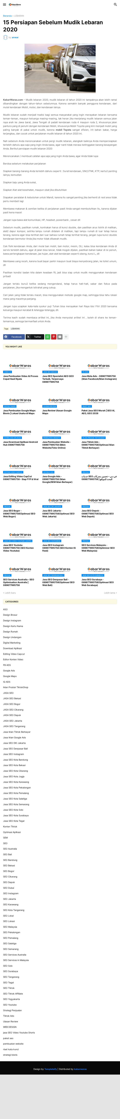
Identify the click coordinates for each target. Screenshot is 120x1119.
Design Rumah (10, 631)
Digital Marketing (11, 642)
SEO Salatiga (9, 943)
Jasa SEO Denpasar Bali (15, 748)
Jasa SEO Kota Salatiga (15, 798)
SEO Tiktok (9, 988)
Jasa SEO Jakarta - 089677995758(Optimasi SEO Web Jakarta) (58, 513)
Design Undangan (12, 637)
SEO (5, 843)
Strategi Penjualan (12, 1010)
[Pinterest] (53, 337)
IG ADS (6, 681)
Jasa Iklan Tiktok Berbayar (16, 732)
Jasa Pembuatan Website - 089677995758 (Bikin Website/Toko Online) (56, 445)
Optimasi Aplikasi (12, 832)
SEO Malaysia (10, 926)
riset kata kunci (11, 1049)
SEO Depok (9, 882)
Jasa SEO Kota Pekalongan (17, 787)
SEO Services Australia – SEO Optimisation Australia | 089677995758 (18, 582)
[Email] (59, 337)
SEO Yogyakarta (11, 999)
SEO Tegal (8, 982)
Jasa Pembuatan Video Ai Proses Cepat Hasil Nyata (20, 377)
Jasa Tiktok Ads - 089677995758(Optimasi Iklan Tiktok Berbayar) (98, 445)
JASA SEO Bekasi (12, 698)
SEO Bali (7, 854)
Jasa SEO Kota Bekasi (14, 765)
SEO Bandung (10, 860)
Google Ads (9, 670)
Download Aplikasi (12, 648)
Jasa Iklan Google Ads (14, 737)
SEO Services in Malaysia (16, 960)
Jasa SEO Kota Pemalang (16, 793)
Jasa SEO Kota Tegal (13, 821)
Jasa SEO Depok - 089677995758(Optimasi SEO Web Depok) (98, 513)
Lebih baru (10, 592)
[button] (4, 4)
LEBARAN (19, 16)
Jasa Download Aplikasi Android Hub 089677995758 (20, 443)
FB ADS (7, 665)
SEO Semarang (11, 949)
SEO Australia (10, 848)
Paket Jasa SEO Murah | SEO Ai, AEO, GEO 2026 (98, 412)
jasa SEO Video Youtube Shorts (19, 1032)
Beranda (7, 16)
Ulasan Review (10, 1021)
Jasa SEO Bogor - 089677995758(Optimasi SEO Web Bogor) (19, 513)
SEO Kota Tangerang (13, 910)
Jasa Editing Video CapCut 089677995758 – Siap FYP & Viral (20, 477)
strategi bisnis (10, 1054)
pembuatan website (13, 1043)
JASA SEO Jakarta (12, 720)
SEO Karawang (10, 904)
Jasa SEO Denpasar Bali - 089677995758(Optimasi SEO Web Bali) (58, 582)
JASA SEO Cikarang (13, 709)
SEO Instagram (10, 893)
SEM (5, 837)
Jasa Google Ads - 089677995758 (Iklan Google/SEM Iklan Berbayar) (57, 479)
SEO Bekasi (9, 865)
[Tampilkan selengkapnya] (66, 337)
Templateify (50, 1069)
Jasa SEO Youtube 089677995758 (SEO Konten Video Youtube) (18, 548)
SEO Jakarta (9, 899)
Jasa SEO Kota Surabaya (16, 815)
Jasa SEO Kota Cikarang (15, 770)
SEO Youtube (10, 1004)
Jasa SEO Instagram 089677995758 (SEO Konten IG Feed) (59, 548)
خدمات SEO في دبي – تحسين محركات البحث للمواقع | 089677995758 (99, 477)
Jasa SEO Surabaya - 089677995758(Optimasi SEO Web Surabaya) (98, 582)
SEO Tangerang (11, 977)
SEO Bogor (8, 871)
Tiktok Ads (8, 1015)
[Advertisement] (60, 1096)
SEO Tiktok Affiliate (13, 993)
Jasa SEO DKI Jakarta (14, 743)
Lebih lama (109, 592)
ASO (5, 609)
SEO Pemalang (10, 938)
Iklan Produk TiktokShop (15, 687)
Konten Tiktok (10, 826)
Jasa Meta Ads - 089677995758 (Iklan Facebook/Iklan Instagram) (99, 377)
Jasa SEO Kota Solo (13, 809)
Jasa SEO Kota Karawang (16, 782)
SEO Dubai (8, 888)
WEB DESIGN (10, 1027)
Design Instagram (12, 620)
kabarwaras (80, 1069)
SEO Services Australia (14, 954)
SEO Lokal (8, 915)
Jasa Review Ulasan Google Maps (57, 412)
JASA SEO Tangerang (14, 726)
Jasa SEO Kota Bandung (15, 759)
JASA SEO (8, 693)
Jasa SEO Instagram (13, 754)
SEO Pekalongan (11, 932)
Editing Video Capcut (14, 654)
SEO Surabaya (10, 971)
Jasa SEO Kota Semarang (16, 804)
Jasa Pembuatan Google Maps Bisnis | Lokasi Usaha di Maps (19, 412)
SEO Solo (7, 965)
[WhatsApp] (47, 337)
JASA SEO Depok (12, 715)
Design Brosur (10, 614)
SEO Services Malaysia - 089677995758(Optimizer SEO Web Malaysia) (98, 548)
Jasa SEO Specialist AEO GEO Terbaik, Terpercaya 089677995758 (58, 379)
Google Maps (10, 676)
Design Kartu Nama (13, 626)
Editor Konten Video (13, 659)
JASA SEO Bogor (11, 704)
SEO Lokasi (9, 921)
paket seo (8, 1038)
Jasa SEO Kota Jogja (13, 776)
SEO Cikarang (10, 876)
